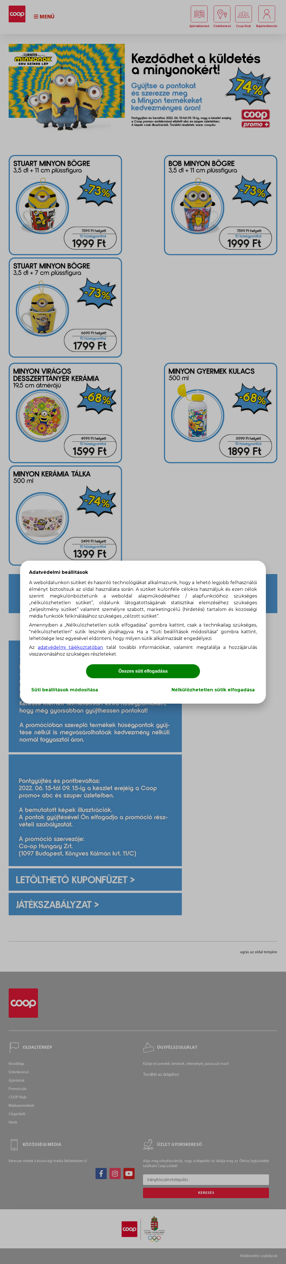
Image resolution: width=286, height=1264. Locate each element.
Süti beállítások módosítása (64, 689)
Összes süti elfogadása (143, 671)
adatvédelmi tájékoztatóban (70, 647)
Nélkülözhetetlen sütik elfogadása (213, 689)
